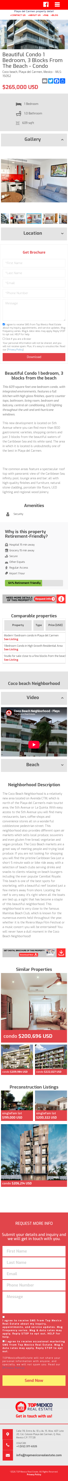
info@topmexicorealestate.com (39, 1455)
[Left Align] (46, 4)
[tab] (34, 140)
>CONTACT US (18, 15)
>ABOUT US (34, 15)
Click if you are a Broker (18, 339)
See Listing (11, 639)
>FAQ (45, 15)
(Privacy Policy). (13, 1367)
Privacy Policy (15, 349)
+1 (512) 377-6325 (26, 1446)
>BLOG (54, 15)
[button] (64, 151)
